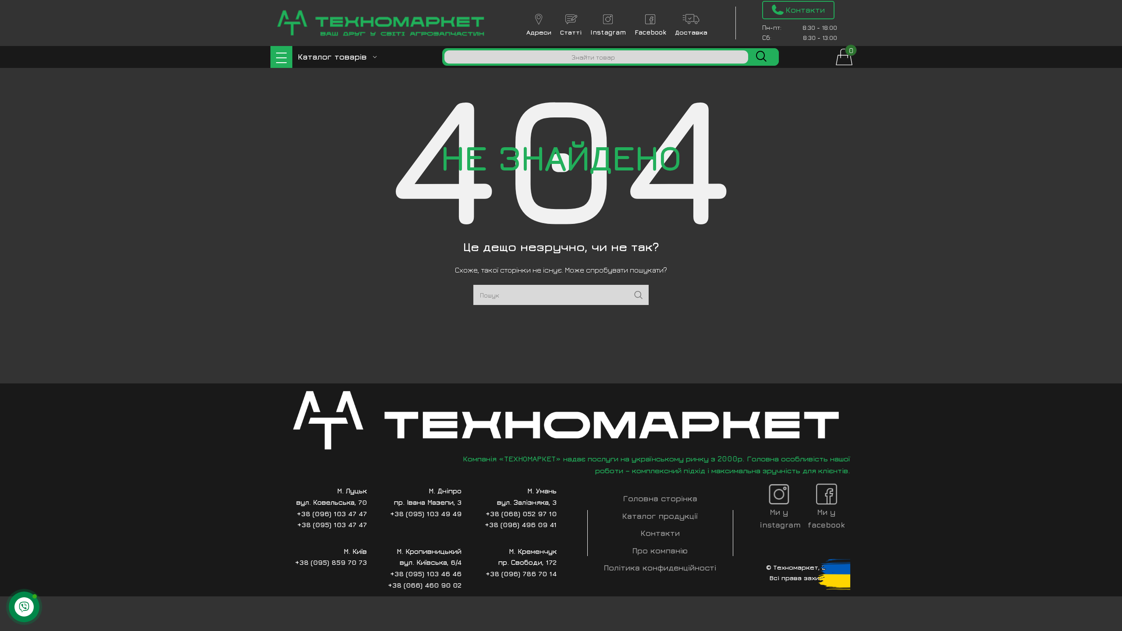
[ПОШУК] (761, 57)
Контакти (660, 533)
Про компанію (660, 550)
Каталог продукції (660, 516)
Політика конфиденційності (660, 567)
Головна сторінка (660, 498)
